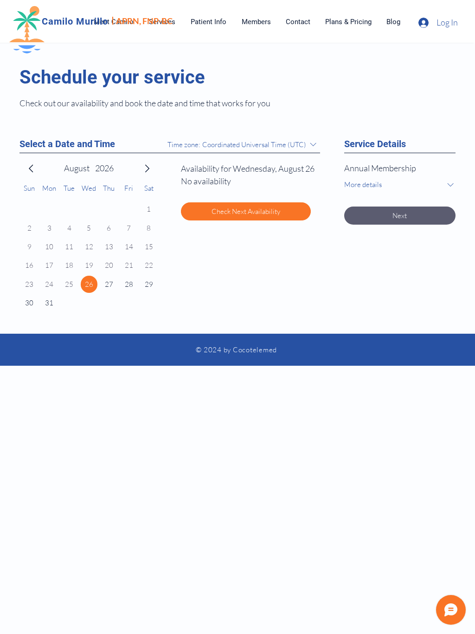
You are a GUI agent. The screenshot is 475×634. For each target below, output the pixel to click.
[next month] (147, 168)
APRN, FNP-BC (144, 21)
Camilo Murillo (75, 21)
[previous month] (31, 168)
